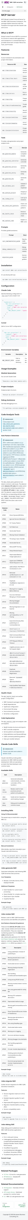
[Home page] (2, 7)
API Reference (8, 1177)
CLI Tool (6, 1174)
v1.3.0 (18, 461)
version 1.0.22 (7, 430)
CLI (5, 1196)
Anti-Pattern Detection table (9, 939)
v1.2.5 (17, 449)
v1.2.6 (10, 453)
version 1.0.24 (7, 753)
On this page (6, 11)
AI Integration (8, 1188)
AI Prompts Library (9, 1192)
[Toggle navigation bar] (2, 2)
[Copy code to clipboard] (25, 270)
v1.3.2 (4, 477)
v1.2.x (21, 443)
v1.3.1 (12, 465)
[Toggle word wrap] (22, 270)
